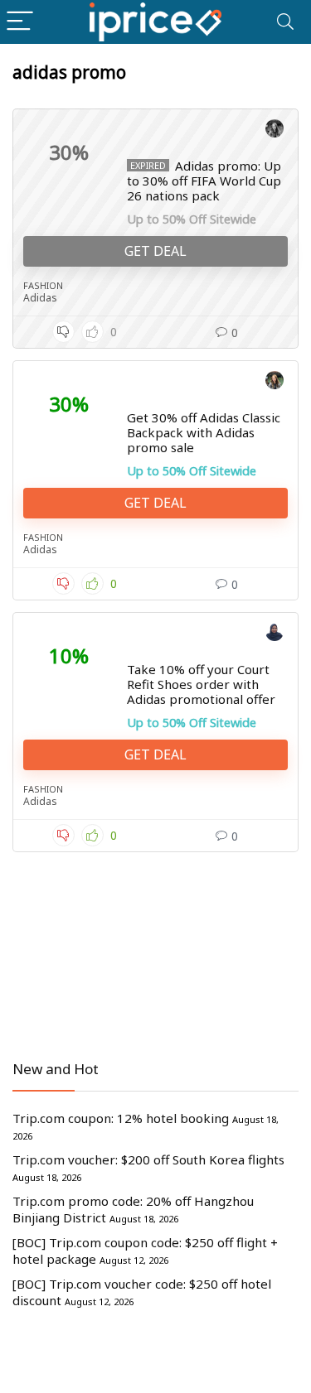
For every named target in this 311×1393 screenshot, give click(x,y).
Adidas (40, 298)
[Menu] (20, 22)
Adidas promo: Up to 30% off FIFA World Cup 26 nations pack (204, 180)
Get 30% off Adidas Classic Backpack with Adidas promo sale (203, 432)
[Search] (285, 22)
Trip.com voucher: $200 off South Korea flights (148, 1159)
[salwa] (274, 634)
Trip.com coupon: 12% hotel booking (120, 1118)
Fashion (43, 285)
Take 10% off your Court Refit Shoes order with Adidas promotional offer (201, 684)
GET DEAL (155, 251)
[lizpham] (274, 131)
